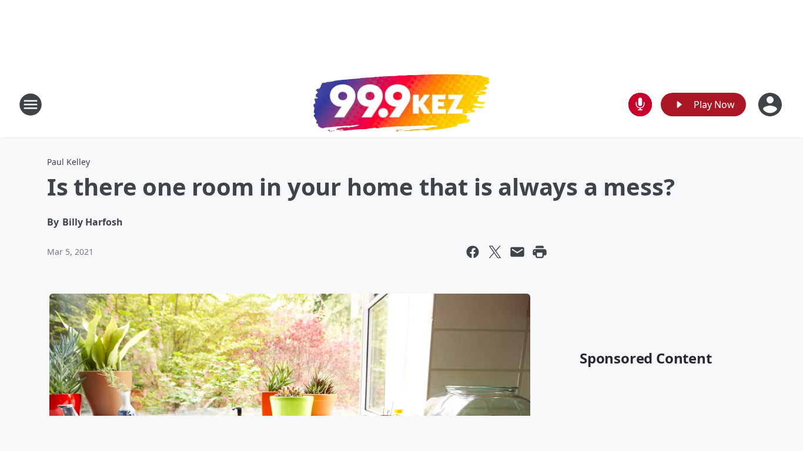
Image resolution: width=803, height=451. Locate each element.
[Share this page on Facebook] (472, 252)
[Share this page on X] (495, 252)
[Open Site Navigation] (30, 104)
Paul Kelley (68, 161)
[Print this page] (539, 252)
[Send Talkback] (640, 104)
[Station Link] (401, 104)
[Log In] (771, 104)
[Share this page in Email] (517, 252)
